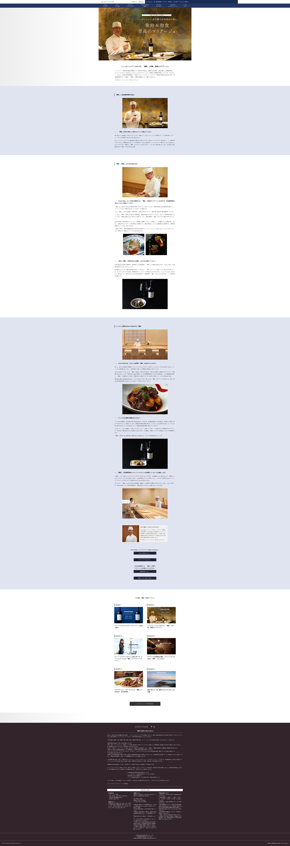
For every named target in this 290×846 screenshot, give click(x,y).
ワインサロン (159, 5)
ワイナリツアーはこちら (144, 559)
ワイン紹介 (117, 5)
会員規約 (269, 843)
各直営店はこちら (144, 571)
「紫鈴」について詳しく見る (144, 578)
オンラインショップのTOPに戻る (145, 703)
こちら (118, 807)
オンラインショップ (172, 5)
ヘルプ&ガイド (134, 1)
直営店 (145, 5)
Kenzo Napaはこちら (144, 553)
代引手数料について (118, 797)
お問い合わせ (141, 1)
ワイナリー (105, 5)
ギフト (185, 5)
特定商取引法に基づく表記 (275, 843)
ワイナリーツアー (130, 5)
